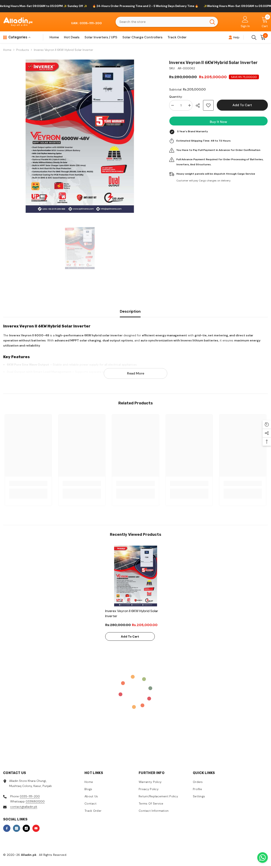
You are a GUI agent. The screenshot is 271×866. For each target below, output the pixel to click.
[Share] (199, 105)
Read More (135, 373)
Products (22, 50)
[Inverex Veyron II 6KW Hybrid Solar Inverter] (135, 576)
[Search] (167, 22)
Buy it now (218, 122)
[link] (28, 483)
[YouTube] (36, 828)
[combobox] (161, 22)
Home (7, 50)
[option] (79, 136)
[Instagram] (16, 828)
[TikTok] (26, 828)
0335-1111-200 (30, 796)
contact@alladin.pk (23, 807)
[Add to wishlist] (208, 105)
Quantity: (176, 97)
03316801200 (35, 801)
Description (130, 311)
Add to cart (242, 105)
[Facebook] (6, 828)
